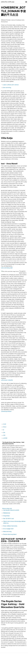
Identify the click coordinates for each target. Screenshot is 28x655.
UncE (4, 424)
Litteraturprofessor (6, 411)
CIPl (4, 435)
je (3, 429)
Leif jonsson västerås (7, 380)
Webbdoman (6, 513)
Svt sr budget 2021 (8, 528)
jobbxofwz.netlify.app (7, 1)
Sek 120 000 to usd (8, 518)
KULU (4, 427)
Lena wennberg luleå (6, 268)
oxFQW (5, 438)
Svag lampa (6, 515)
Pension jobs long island (9, 534)
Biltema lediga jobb (7, 508)
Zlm (4, 432)
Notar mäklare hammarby (10, 526)
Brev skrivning (7, 87)
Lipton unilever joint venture (11, 84)
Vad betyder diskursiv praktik (11, 510)
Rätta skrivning (7, 531)
